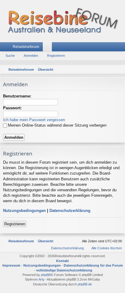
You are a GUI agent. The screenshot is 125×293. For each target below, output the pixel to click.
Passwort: (12, 108)
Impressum (11, 265)
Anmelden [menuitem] (112, 48)
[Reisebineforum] (62, 21)
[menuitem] (119, 69)
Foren (48, 48)
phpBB (46, 275)
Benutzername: (17, 96)
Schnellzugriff (5, 48)
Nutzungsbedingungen (24, 210)
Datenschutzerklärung (69, 210)
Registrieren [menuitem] (121, 48)
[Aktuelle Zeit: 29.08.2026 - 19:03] (111, 69)
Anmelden (31, 55)
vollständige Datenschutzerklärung (64, 270)
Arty (42, 279)
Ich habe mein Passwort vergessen (34, 120)
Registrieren (56, 55)
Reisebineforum (26, 47)
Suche (10, 55)
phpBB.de (85, 284)
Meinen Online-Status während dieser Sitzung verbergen (57, 125)
